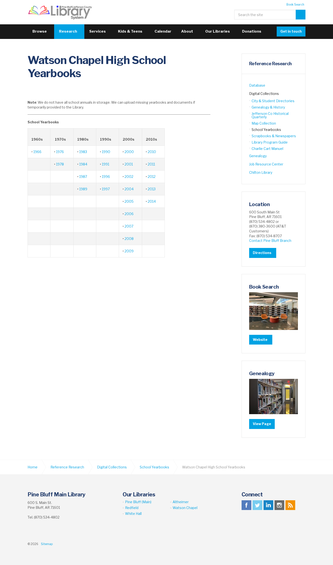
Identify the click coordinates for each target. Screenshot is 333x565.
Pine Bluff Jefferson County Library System (60, 12)
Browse (39, 31)
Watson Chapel (185, 508)
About (187, 31)
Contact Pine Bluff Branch (270, 240)
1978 (60, 164)
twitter (257, 505)
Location (259, 204)
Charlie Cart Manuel (267, 148)
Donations (251, 31)
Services (97, 31)
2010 (152, 152)
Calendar (163, 31)
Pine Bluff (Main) (138, 502)
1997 (106, 189)
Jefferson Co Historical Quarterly (270, 115)
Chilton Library (260, 172)
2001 (129, 164)
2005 (129, 201)
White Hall (133, 513)
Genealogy (258, 156)
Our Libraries (217, 31)
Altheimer (181, 502)
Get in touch (291, 31)
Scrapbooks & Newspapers (274, 136)
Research (68, 31)
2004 (129, 189)
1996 (106, 176)
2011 (151, 164)
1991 (105, 164)
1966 (37, 152)
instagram (279, 505)
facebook (246, 505)
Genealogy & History (268, 107)
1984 (83, 164)
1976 (60, 152)
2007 (129, 226)
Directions (262, 253)
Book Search (295, 4)
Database (257, 85)
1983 (83, 152)
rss (290, 505)
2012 (152, 176)
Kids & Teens (130, 31)
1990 (106, 152)
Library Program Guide (270, 142)
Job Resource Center (266, 164)
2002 (129, 176)
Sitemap (47, 544)
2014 (152, 201)
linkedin (268, 505)
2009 (129, 251)
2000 (129, 152)
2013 (152, 189)
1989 (83, 189)
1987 (83, 176)
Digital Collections (264, 93)
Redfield (131, 508)
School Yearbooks (266, 130)
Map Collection (264, 123)
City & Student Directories (273, 101)
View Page (262, 424)
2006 (129, 214)
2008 (129, 239)
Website (260, 339)
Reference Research (270, 63)
